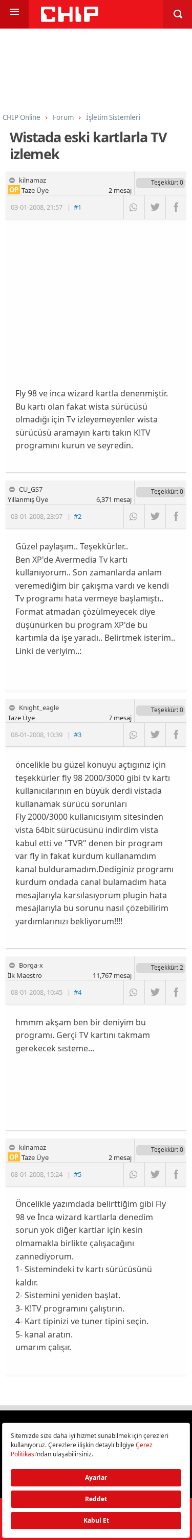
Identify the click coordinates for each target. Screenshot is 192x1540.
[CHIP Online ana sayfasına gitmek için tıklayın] (69, 19)
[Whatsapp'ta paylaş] (133, 207)
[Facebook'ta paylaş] (175, 207)
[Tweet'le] (154, 207)
